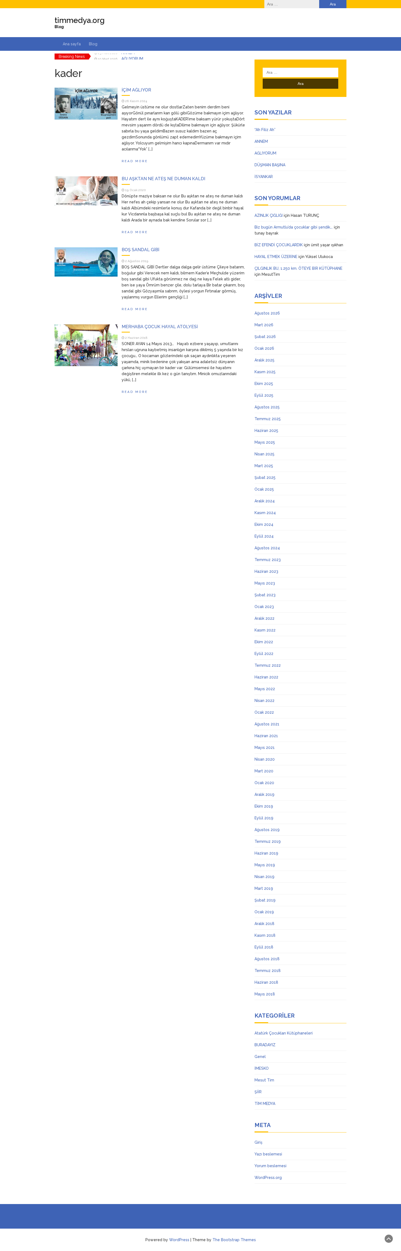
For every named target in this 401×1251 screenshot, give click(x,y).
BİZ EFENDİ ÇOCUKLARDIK (279, 245)
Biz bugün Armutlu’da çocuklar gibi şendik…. (294, 227)
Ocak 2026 (264, 348)
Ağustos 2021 (267, 724)
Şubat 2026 (265, 336)
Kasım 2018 (265, 935)
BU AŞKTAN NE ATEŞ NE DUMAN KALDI (163, 178)
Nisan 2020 (265, 759)
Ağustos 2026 (267, 313)
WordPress (179, 1240)
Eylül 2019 (264, 818)
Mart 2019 (264, 888)
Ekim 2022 (264, 642)
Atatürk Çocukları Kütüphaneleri (284, 1033)
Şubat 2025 (265, 477)
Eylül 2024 (264, 536)
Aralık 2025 (264, 360)
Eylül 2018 (264, 947)
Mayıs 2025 (265, 442)
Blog (93, 44)
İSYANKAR (264, 176)
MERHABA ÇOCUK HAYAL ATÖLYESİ (160, 326)
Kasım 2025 (265, 372)
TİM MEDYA (265, 1103)
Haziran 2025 (266, 430)
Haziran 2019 (266, 853)
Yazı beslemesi (268, 1154)
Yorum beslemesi (270, 1166)
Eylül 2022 (264, 653)
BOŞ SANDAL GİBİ (140, 249)
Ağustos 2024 (267, 548)
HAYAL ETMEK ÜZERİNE (276, 256)
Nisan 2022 (264, 700)
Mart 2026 (264, 325)
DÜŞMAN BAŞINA (270, 165)
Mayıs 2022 (265, 689)
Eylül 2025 (264, 395)
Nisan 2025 (264, 454)
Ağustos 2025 (267, 407)
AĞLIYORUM (132, 56)
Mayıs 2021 (265, 747)
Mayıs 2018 (265, 994)
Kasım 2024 (265, 513)
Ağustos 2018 (267, 959)
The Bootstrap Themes (234, 1240)
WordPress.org (268, 1177)
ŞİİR (258, 1092)
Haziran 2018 (266, 982)
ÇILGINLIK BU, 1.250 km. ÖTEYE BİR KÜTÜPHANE (298, 268)
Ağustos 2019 (267, 830)
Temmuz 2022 (268, 665)
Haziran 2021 (266, 736)
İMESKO (262, 1068)
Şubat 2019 (265, 900)
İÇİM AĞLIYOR (136, 90)
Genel (260, 1056)
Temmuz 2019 (268, 841)
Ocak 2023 (264, 606)
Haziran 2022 (266, 677)
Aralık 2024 (265, 501)
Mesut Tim (264, 1080)
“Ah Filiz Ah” (265, 130)
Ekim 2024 (264, 524)
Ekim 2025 (264, 383)
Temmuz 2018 (268, 970)
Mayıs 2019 (265, 865)
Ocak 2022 (264, 712)
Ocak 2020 (264, 783)
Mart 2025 (264, 466)
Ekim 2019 (264, 806)
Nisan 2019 (264, 876)
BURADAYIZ (265, 1045)
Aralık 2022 (264, 618)
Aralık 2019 (264, 794)
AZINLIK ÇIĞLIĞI (269, 215)
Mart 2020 (264, 771)
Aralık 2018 (264, 923)
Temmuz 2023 (268, 560)
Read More (135, 161)
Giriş (258, 1142)
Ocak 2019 (264, 912)
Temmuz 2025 (268, 419)
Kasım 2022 (265, 630)
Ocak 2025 (264, 489)
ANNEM (261, 141)
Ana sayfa (72, 44)
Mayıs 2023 (265, 583)
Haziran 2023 (266, 571)
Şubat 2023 (265, 595)
